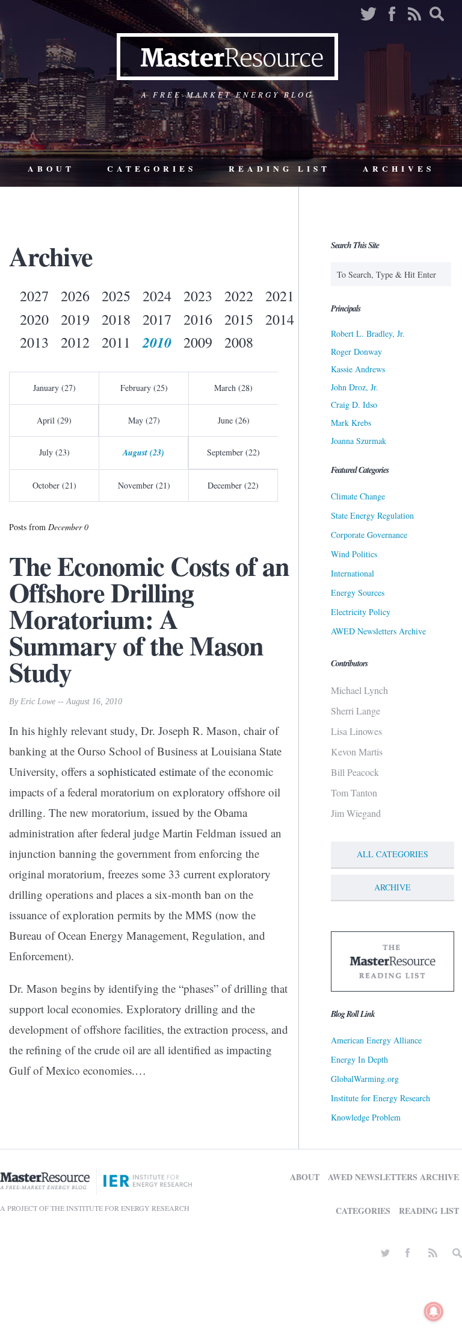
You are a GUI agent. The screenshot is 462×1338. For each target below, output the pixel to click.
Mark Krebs (351, 422)
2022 (238, 295)
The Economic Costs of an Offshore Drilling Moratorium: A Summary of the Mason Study (149, 618)
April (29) (54, 420)
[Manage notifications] (433, 1311)
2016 (197, 319)
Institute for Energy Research (380, 1098)
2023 (197, 295)
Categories (151, 169)
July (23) (54, 452)
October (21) (54, 485)
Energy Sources (357, 592)
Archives (398, 169)
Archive (392, 887)
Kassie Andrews (358, 369)
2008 (238, 342)
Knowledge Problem (366, 1117)
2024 (157, 295)
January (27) (54, 387)
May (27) (144, 420)
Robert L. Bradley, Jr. (368, 333)
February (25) (144, 387)
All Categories (392, 854)
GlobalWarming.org (365, 1078)
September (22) (233, 452)
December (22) (233, 485)
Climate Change (358, 496)
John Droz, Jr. (354, 387)
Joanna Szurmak (358, 440)
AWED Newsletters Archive (378, 631)
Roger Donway (356, 351)
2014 (279, 319)
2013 (34, 342)
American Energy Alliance (376, 1040)
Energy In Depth (359, 1059)
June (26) (234, 420)
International (352, 573)
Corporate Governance (369, 534)
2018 (116, 319)
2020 (34, 319)
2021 (279, 295)
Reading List (279, 169)
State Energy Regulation (372, 515)
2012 (75, 342)
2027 (34, 295)
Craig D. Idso (354, 404)
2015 (238, 319)
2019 (75, 319)
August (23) (143, 452)
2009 (197, 342)
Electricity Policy (360, 611)
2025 (116, 295)
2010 (157, 342)
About (51, 169)
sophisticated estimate (146, 771)
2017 (157, 319)
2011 (116, 342)
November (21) (144, 485)
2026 (75, 295)
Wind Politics (354, 554)
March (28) (233, 387)
